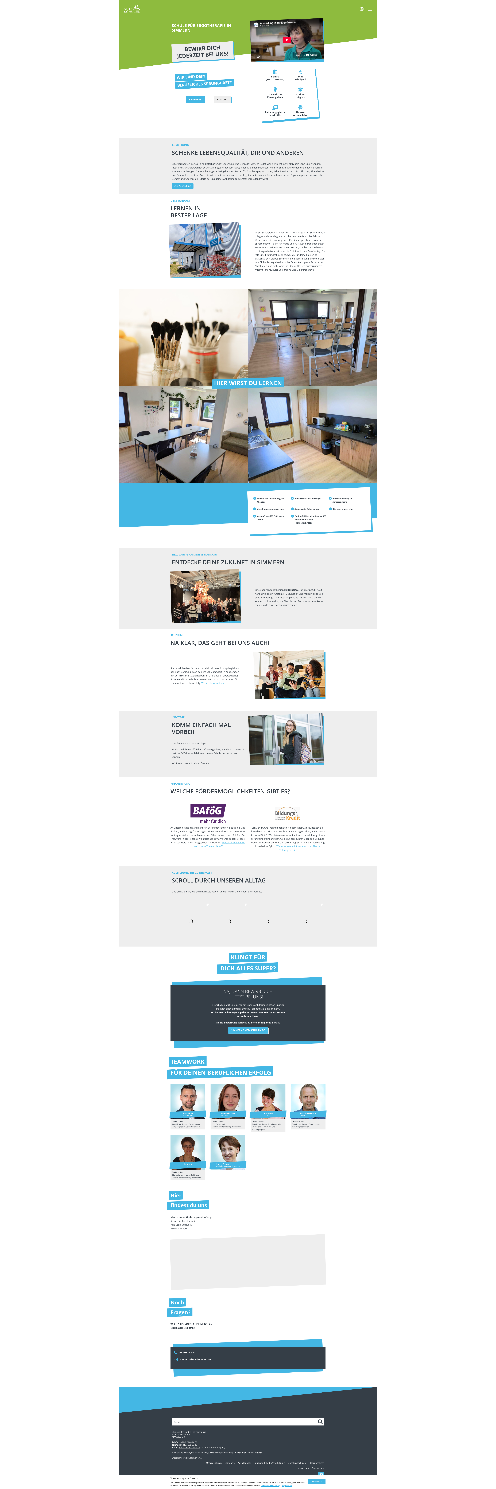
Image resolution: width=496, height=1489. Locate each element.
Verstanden (317, 1481)
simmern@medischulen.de (195, 1359)
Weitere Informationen (213, 683)
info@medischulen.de (189, 1447)
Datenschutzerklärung (270, 1485)
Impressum (287, 1485)
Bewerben (195, 99)
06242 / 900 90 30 (188, 1442)
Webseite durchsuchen (320, 1422)
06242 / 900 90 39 (188, 1444)
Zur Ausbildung (182, 185)
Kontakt (222, 99)
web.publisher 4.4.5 (192, 1457)
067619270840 (187, 1352)
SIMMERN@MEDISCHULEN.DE (248, 1030)
